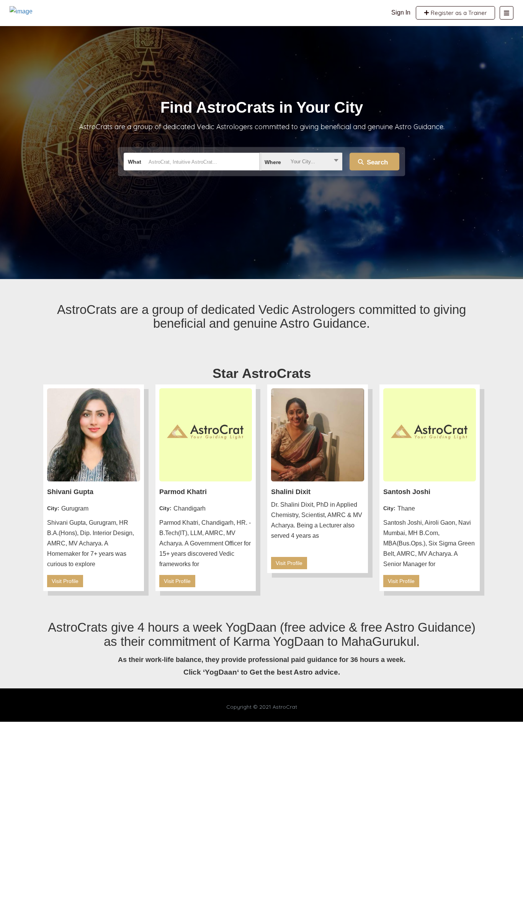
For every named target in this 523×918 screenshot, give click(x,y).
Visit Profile (65, 581)
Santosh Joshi (406, 492)
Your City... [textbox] (303, 161)
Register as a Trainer (458, 12)
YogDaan (221, 672)
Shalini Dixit (291, 492)
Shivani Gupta (70, 492)
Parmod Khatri (183, 492)
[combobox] (301, 162)
